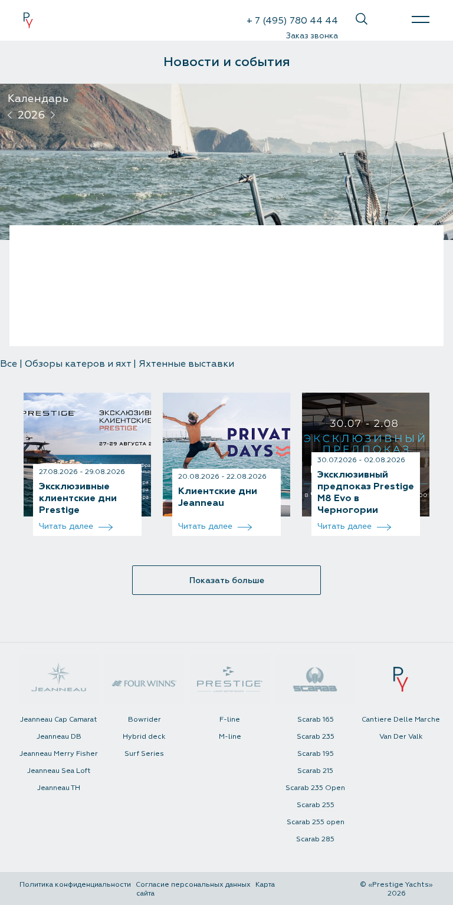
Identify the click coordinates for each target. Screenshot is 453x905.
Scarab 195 (315, 753)
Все (8, 364)
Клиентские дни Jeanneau (217, 497)
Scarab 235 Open (315, 788)
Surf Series (144, 753)
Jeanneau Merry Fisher (58, 753)
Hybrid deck (144, 736)
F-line (229, 719)
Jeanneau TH (58, 788)
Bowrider (144, 719)
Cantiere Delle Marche (401, 719)
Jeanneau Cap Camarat (58, 719)
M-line (230, 736)
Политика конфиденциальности (75, 884)
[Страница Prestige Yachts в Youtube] (389, 19)
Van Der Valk (401, 736)
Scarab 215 (315, 770)
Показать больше (226, 580)
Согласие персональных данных (193, 884)
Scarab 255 (315, 805)
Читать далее (67, 526)
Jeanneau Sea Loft (59, 770)
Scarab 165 (315, 719)
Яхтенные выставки (186, 364)
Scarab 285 (315, 839)
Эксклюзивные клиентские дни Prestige (78, 498)
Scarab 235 (315, 736)
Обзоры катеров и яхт (78, 364)
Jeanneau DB (59, 736)
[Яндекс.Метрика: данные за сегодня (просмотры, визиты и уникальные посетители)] (316, 893)
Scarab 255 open (315, 822)
